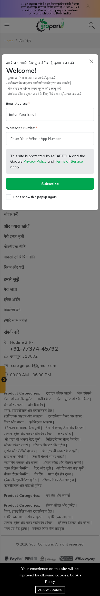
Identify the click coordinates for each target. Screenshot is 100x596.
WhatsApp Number (20, 128)
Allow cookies (50, 590)
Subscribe (50, 183)
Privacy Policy (35, 161)
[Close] (91, 61)
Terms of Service (69, 161)
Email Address (17, 103)
